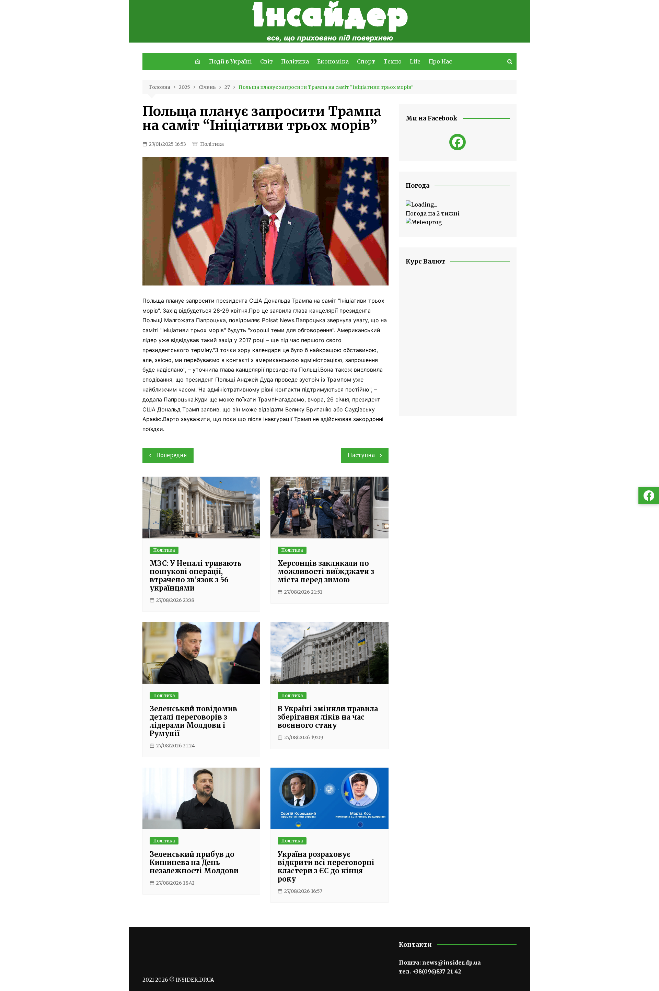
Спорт (366, 61)
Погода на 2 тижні (433, 213)
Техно (392, 61)
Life (415, 61)
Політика (295, 61)
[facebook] (457, 142)
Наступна (361, 455)
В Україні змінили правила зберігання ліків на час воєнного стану (328, 717)
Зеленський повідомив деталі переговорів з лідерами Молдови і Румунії (193, 721)
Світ (266, 61)
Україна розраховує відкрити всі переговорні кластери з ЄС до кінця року (326, 866)
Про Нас (440, 61)
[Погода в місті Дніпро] (458, 204)
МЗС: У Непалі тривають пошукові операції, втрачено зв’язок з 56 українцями (196, 575)
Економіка (333, 61)
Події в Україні (230, 61)
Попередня (171, 455)
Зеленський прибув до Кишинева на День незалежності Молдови (194, 862)
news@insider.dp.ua (451, 962)
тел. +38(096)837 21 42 (430, 971)
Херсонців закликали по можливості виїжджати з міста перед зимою (326, 571)
